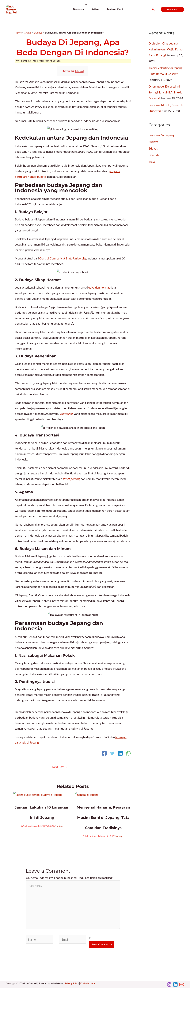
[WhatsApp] (128, 753)
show (79, 71)
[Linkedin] (120, 753)
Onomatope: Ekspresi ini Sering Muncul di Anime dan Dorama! (166, 92)
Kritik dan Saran (88, 983)
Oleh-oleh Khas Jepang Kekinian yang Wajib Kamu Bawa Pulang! (165, 49)
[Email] (181, 984)
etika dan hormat (99, 287)
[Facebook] (104, 753)
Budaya (38, 32)
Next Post (60, 766)
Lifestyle (153, 155)
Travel (152, 161)
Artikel (27, 32)
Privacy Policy (72, 983)
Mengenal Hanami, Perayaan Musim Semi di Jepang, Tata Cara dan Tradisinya (103, 817)
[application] (85, 9)
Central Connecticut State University (62, 258)
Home (18, 32)
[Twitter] (112, 753)
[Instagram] (169, 984)
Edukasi (153, 148)
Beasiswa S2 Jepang (161, 135)
